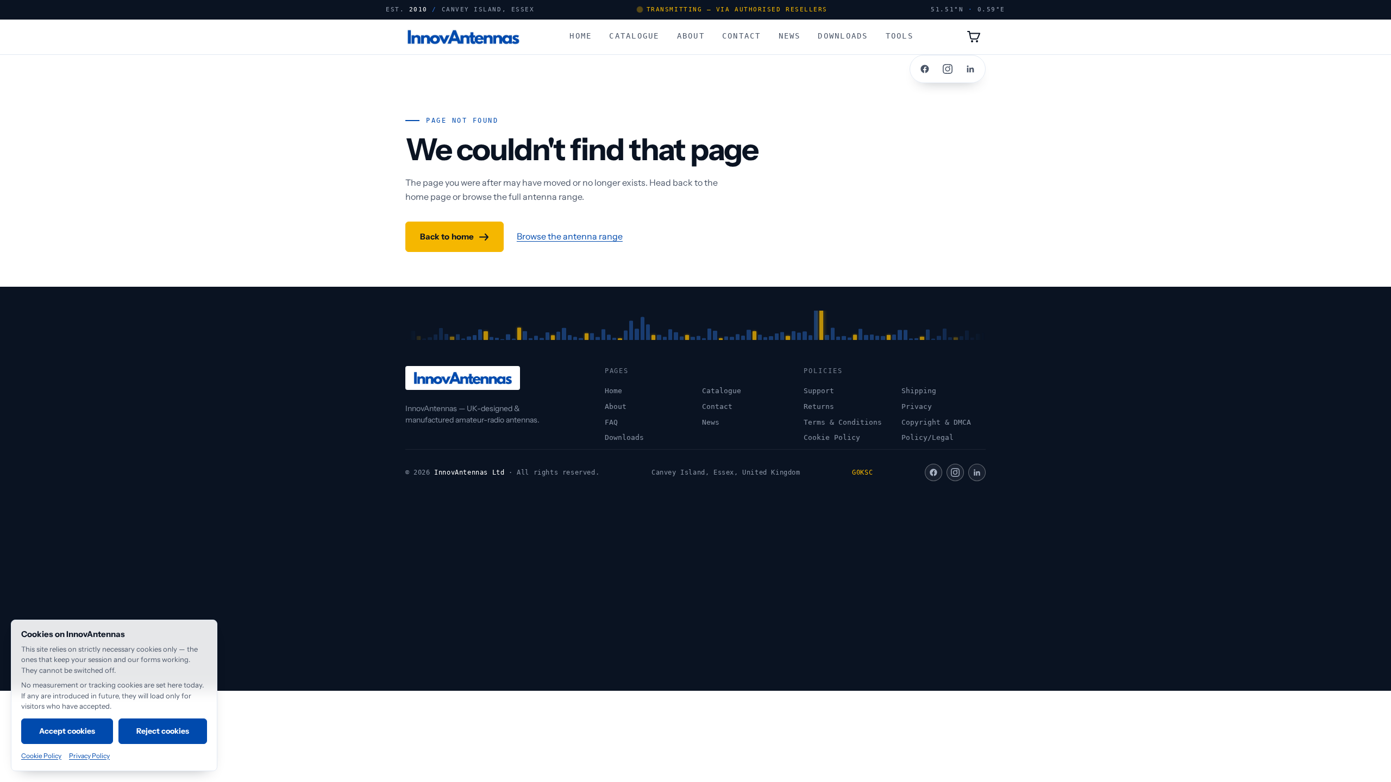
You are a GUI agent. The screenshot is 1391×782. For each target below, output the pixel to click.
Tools (899, 35)
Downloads (843, 35)
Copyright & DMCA (936, 422)
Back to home (447, 236)
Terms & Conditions (843, 422)
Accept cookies (67, 731)
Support (819, 391)
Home (580, 35)
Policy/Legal (927, 437)
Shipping (918, 391)
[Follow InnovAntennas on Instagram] (947, 69)
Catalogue (634, 35)
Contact (741, 35)
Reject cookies (163, 731)
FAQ (611, 422)
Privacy (916, 406)
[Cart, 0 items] (974, 37)
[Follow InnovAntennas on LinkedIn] (970, 69)
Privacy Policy (89, 756)
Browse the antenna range (570, 236)
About (691, 35)
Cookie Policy (832, 437)
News (790, 35)
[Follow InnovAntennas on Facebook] (925, 69)
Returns (819, 406)
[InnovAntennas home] (463, 37)
